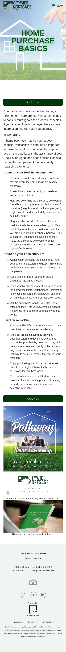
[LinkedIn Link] (43, 596)
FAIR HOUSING (47, 622)
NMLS (16, 622)
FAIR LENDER (32, 622)
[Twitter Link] (33, 596)
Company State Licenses (33, 554)
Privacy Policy (33, 559)
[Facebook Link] (24, 596)
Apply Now (33, 102)
